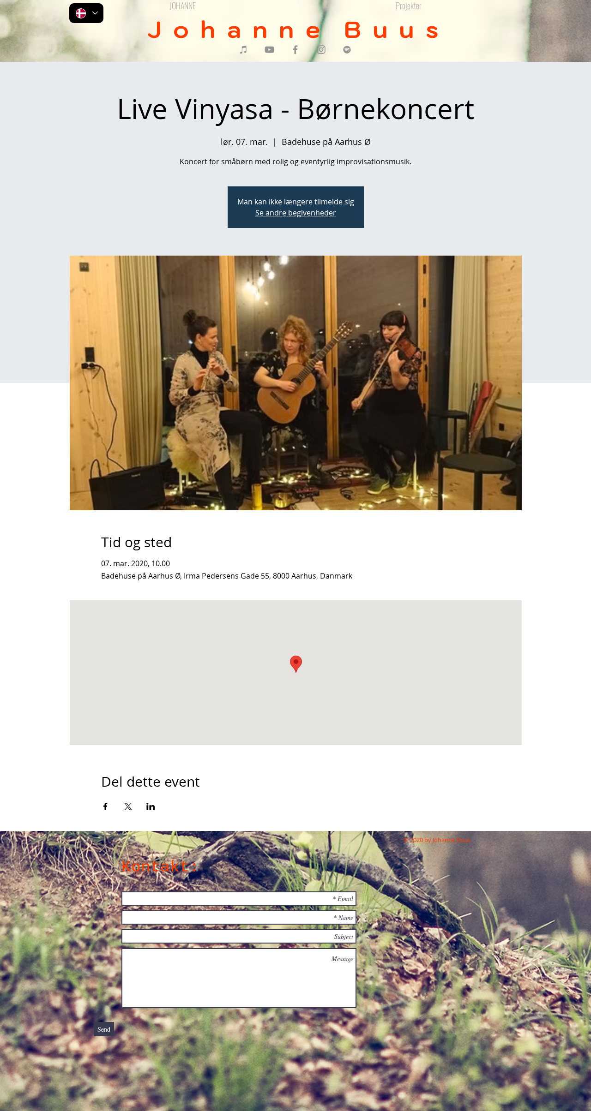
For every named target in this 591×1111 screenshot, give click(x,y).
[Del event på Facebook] (105, 806)
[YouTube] (269, 49)
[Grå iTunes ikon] (243, 49)
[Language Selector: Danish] (86, 13)
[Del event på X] (128, 806)
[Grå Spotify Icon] (347, 49)
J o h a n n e (245, 29)
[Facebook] (295, 49)
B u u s (394, 29)
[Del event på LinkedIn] (150, 806)
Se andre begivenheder (295, 213)
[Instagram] (321, 49)
